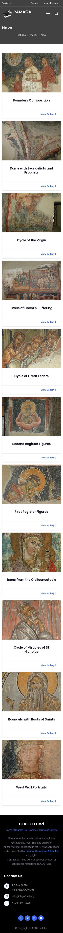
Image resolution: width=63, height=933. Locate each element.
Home (9, 830)
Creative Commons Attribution (42, 851)
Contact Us (20, 830)
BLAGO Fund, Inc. (38, 928)
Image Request (51, 3)
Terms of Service (48, 830)
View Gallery (48, 114)
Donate (33, 830)
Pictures (21, 35)
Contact (34, 3)
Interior (33, 35)
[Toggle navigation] (48, 13)
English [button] (5, 3)
